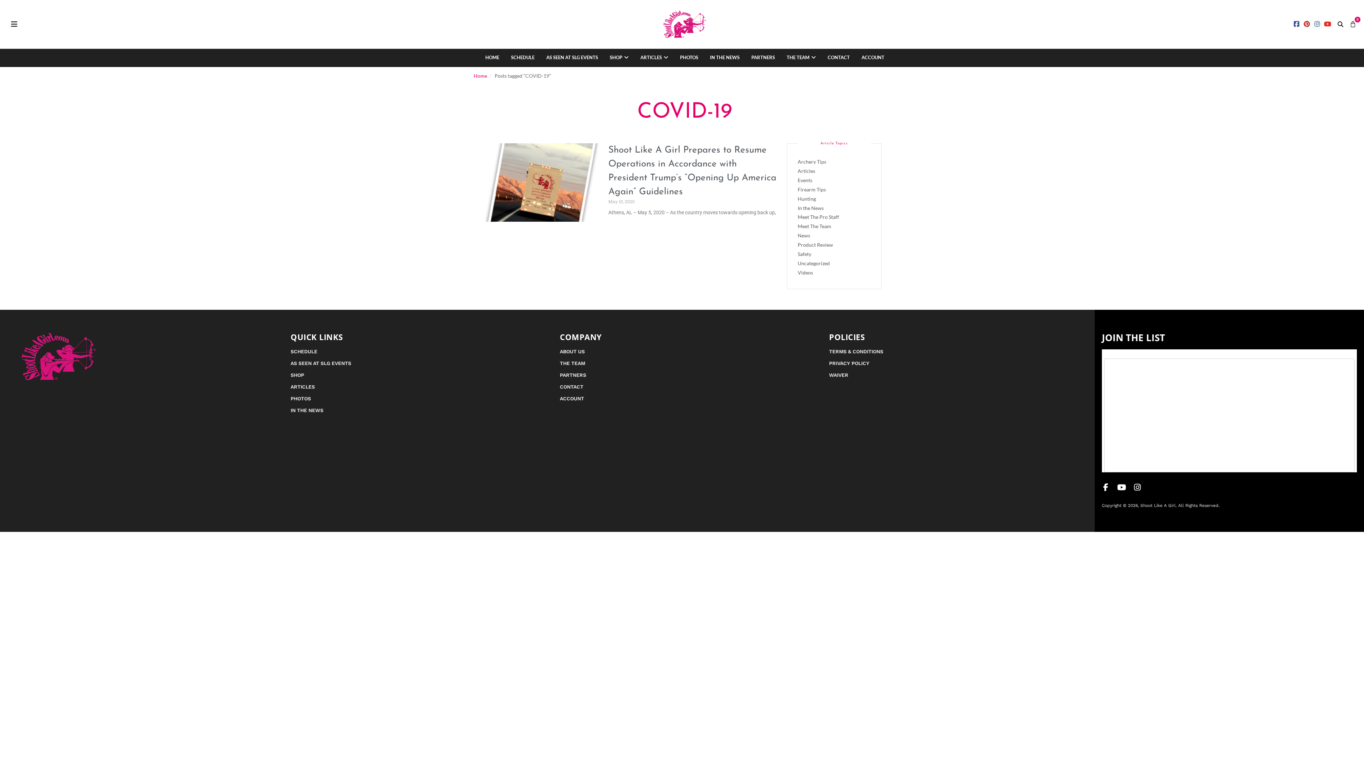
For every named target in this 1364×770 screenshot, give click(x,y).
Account (873, 57)
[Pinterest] (1307, 24)
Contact (839, 57)
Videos (805, 273)
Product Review (815, 245)
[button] (1340, 24)
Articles (651, 57)
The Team (798, 57)
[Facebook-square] (1297, 24)
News (804, 235)
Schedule (523, 57)
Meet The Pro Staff (818, 217)
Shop (616, 57)
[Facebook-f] (1106, 487)
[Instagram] (1317, 24)
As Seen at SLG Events (572, 57)
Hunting (807, 199)
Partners (763, 57)
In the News (725, 57)
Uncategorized (814, 263)
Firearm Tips (812, 189)
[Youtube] (1327, 24)
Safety (804, 254)
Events (805, 180)
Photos (689, 57)
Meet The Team (814, 226)
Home (492, 57)
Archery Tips (812, 162)
